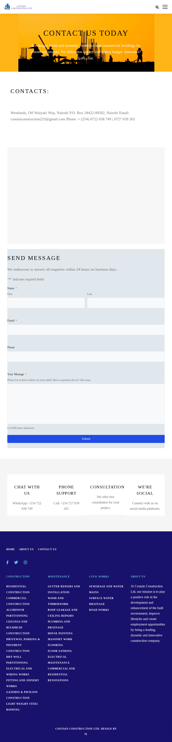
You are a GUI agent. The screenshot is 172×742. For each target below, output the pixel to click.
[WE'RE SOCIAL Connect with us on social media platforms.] (145, 513)
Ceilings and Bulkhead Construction (18, 627)
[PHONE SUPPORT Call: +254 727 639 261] (66, 513)
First (9, 294)
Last (89, 294)
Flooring (55, 645)
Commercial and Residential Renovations (61, 674)
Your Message (16, 374)
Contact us (47, 549)
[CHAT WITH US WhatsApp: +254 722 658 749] (27, 513)
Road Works (99, 609)
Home (10, 549)
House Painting (60, 633)
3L (86, 734)
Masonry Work (60, 639)
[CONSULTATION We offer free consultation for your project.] (105, 512)
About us (26, 549)
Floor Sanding (60, 651)
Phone (11, 347)
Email (12, 320)
